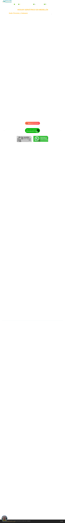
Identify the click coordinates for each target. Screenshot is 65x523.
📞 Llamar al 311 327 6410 (32, 125)
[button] (4, 133)
